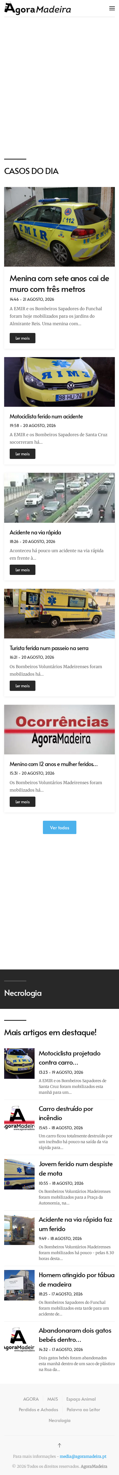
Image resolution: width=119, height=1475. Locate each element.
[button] (112, 8)
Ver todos (59, 827)
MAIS (52, 1399)
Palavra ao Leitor (83, 1409)
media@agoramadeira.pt (83, 1456)
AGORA (31, 1399)
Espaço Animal (81, 1399)
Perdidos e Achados (38, 1409)
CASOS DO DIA (31, 170)
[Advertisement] (59, 88)
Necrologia (60, 1420)
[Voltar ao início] (37, 8)
